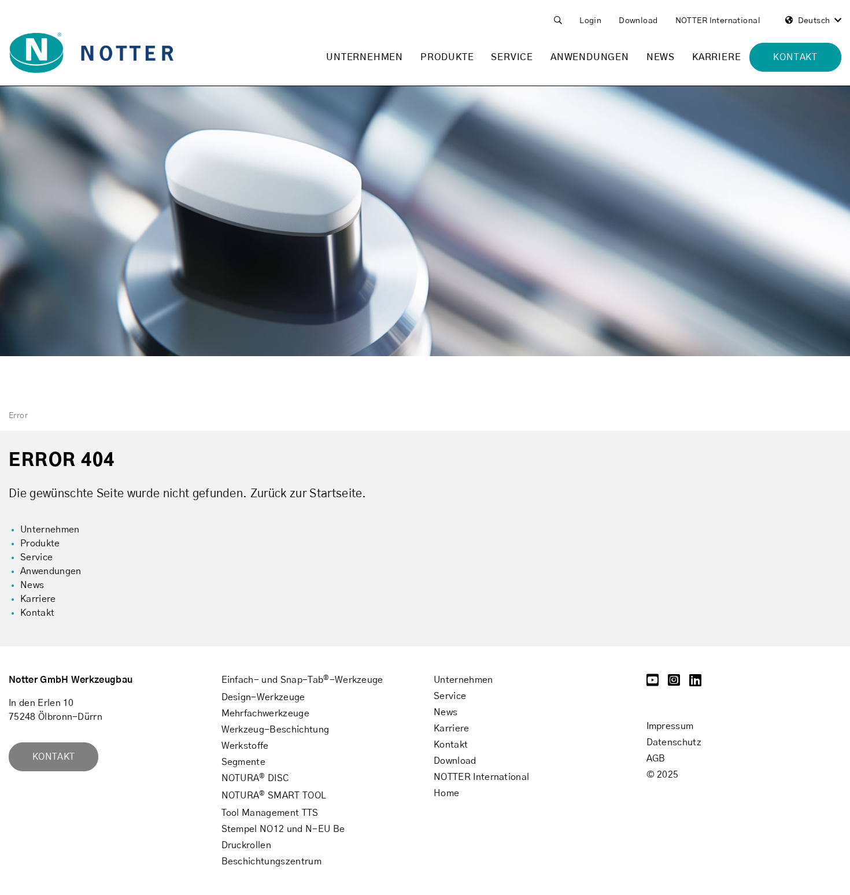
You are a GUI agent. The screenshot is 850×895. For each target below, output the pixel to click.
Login (590, 21)
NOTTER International (717, 21)
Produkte (447, 57)
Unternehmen (364, 57)
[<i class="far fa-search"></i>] (558, 21)
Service (512, 57)
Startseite (335, 494)
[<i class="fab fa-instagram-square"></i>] (674, 682)
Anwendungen (589, 57)
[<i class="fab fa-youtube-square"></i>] (652, 682)
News (660, 57)
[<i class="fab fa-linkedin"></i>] (695, 682)
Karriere (716, 57)
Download (638, 21)
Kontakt (53, 756)
